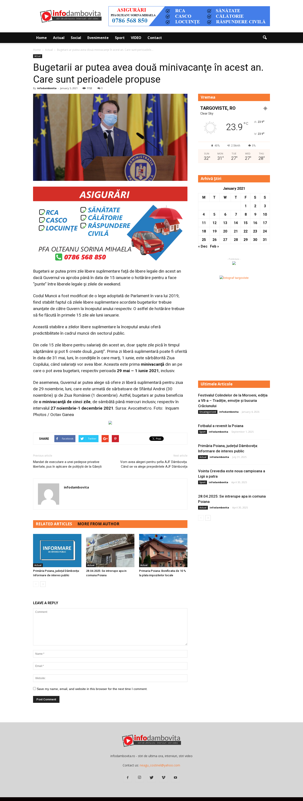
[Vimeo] (163, 777)
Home (41, 37)
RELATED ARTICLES (54, 523)
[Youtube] (175, 777)
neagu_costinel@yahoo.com (160, 765)
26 (214, 240)
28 (236, 240)
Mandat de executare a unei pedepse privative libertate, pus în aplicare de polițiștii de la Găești (67, 464)
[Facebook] (127, 777)
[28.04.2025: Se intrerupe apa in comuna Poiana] (110, 550)
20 (225, 231)
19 (214, 231)
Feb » (214, 246)
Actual (59, 37)
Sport (120, 37)
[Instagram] (139, 777)
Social (76, 37)
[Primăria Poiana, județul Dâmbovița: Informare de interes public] (57, 550)
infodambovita (47, 88)
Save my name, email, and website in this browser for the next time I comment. (92, 689)
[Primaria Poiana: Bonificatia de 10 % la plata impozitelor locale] (163, 550)
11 (204, 223)
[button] (264, 37)
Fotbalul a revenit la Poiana (220, 426)
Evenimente (98, 37)
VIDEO (136, 37)
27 (225, 240)
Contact (155, 37)
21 (236, 231)
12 (214, 223)
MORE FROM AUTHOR (98, 523)
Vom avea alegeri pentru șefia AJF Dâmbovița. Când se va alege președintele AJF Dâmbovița (153, 464)
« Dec (202, 246)
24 (265, 231)
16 (255, 223)
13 (225, 223)
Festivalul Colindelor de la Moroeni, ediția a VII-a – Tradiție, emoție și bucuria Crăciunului (233, 400)
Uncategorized (207, 411)
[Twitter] (151, 777)
